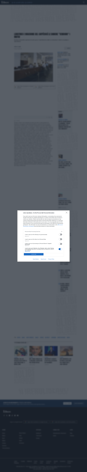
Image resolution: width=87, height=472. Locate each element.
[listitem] (43, 231)
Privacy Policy (51, 259)
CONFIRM (33, 254)
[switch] (60, 234)
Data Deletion (36, 259)
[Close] (67, 213)
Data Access (43, 259)
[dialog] (43, 236)
